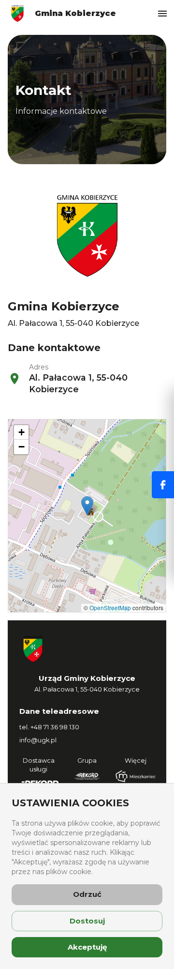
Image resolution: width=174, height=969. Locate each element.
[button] (87, 506)
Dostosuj (87, 920)
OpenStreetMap (110, 607)
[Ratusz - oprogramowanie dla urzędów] (87, 776)
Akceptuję (87, 947)
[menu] (162, 13)
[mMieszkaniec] (135, 776)
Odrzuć (87, 894)
